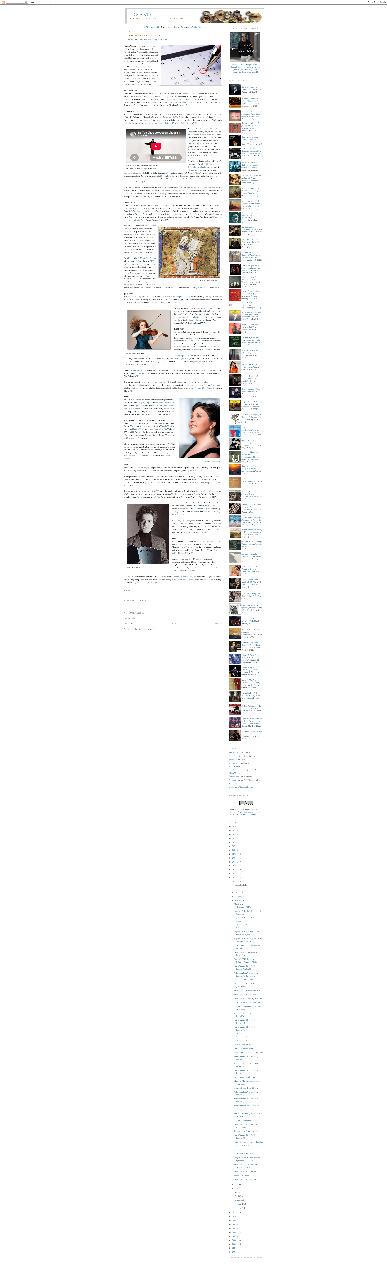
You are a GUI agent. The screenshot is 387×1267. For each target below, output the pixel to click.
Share (127, 590)
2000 (234, 1252)
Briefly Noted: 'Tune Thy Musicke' (248, 998)
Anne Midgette (235, 766)
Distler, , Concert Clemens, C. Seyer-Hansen (251, 126)
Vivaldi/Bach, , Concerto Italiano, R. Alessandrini (251, 669)
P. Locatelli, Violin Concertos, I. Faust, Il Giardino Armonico (250, 242)
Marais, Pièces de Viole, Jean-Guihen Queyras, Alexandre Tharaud (251, 293)
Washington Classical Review (241, 787)
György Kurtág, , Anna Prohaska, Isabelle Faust (251, 442)
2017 (234, 862)
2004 (234, 1240)
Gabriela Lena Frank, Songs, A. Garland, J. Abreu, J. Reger (250, 468)
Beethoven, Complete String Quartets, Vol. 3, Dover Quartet (250, 340)
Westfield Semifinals (242, 1045)
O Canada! (238, 1109)
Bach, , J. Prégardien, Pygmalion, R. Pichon (250, 682)
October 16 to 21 (172, 123)
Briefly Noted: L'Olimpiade (245, 1171)
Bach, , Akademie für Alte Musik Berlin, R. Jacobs (251, 582)
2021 (234, 846)
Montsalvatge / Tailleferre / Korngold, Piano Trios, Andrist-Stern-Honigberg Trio (252, 269)
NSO (186, 340)
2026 (234, 826)
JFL (175, 26)
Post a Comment (130, 618)
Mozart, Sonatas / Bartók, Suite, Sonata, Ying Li (251, 365)
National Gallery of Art (195, 320)
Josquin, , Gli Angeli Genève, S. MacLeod (251, 177)
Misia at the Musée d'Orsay (245, 980)
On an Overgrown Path (238, 780)
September (239, 897)
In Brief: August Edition (244, 1154)
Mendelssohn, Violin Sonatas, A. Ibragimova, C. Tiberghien (251, 695)
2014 (234, 874)
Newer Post (128, 623)
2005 (128, 123)
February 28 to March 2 (204, 387)
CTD (157, 26)
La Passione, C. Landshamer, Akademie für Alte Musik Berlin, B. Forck (251, 431)
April (237, 1196)
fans (133, 455)
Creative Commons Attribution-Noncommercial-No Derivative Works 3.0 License (245, 812)
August (238, 900)
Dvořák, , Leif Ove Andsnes (249, 327)
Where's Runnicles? (237, 759)
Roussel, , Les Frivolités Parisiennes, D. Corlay (251, 722)
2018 (234, 858)
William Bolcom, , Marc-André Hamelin (250, 569)
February (238, 1204)
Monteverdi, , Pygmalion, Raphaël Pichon (251, 216)
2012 (234, 881)
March (237, 1200)
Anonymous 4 (129, 284)
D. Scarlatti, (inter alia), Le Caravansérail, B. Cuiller (251, 632)
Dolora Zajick (139, 429)
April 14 (210, 482)
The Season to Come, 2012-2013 (142, 35)
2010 (216, 137)
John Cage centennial (183, 576)
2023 (234, 838)
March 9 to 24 (160, 429)
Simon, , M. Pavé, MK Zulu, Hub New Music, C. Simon (251, 521)
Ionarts (141, 14)
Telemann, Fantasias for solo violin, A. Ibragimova (251, 352)
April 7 (184, 105)
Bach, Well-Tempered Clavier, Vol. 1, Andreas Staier (250, 305)
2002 (234, 1248)
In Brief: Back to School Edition (247, 1002)
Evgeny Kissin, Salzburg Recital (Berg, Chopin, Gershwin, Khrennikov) (251, 404)
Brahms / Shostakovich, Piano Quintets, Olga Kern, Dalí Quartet (251, 708)
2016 (234, 866)
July (237, 1184)
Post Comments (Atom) (144, 629)
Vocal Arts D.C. (197, 187)
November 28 (202, 287)
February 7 (198, 349)
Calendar (141, 601)
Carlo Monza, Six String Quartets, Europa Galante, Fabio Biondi (251, 607)
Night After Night (236, 756)
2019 (234, 854)
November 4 (136, 252)
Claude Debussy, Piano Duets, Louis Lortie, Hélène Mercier (250, 391)
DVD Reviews (196, 26)
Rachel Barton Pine (208, 308)
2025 (234, 830)
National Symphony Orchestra (163, 205)
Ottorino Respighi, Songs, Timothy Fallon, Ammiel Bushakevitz (252, 543)
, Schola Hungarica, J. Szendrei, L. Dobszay (250, 101)
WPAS (170, 443)
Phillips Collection (193, 317)
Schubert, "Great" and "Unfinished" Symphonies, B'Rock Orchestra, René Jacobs (250, 455)
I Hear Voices (234, 773)
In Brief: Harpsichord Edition (246, 1088)
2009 (234, 1220)
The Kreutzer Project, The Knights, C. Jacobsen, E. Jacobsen (251, 417)
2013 (234, 877)
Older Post (218, 623)
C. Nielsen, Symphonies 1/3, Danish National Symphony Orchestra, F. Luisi (251, 315)
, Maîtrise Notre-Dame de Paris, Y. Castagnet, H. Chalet (251, 658)
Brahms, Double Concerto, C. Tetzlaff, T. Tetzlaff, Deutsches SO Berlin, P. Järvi (251, 152)
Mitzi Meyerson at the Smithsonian (248, 1142)
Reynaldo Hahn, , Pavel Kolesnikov (251, 556)
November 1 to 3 (139, 208)
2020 (234, 850)
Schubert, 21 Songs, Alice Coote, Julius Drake (251, 595)
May (237, 1192)
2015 (234, 870)
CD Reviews (149, 26)
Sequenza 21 (234, 783)
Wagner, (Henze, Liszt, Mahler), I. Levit (249, 378)
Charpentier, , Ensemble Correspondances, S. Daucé (250, 140)
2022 (234, 842)
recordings (143, 373)
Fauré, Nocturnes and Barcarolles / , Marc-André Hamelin (251, 203)
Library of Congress (144, 402)
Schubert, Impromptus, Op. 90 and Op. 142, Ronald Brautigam (250, 190)
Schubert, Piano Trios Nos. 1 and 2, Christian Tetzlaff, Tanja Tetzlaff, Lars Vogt (250, 280)
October (238, 893)
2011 (126, 193)
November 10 (133, 437)
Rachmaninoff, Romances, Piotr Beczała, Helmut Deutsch (251, 229)
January (238, 1208)
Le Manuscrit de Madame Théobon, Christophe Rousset (251, 733)
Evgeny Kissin (184, 520)
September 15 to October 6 (184, 99)
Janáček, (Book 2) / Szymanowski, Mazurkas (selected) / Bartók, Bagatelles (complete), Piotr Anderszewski (245, 68)
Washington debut (193, 502)
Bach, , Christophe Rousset (252, 88)
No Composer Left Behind (244, 1077)
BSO (194, 340)
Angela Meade (167, 426)
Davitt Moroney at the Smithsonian (248, 1052)
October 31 (182, 190)
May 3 (175, 570)
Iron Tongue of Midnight (239, 770)
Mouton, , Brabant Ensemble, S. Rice (250, 494)
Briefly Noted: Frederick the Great (248, 990)
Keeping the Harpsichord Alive (246, 1105)
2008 (190, 140)
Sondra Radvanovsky (160, 96)
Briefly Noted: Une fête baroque (247, 1179)
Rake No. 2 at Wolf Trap (244, 1146)
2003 (234, 1244)
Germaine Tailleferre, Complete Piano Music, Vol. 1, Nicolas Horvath (251, 645)
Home (173, 623)
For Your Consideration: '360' (246, 1120)
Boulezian (233, 763)
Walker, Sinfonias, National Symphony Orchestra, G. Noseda (249, 165)
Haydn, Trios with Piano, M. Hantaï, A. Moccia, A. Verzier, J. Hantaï (251, 532)
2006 (188, 211)
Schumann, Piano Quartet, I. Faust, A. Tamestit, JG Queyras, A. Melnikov (252, 113)
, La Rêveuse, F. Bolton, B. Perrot (251, 256)
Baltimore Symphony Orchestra (180, 296)
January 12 (154, 302)
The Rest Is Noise (236, 752)
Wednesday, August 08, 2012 (155, 39)
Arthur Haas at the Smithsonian (246, 1150)
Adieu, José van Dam (242, 1175)
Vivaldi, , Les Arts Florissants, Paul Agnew (251, 507)
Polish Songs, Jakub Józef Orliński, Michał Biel (251, 620)
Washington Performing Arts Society (202, 165)
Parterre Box (234, 776)
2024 (234, 834)
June (237, 1188)
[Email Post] (124, 595)
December (239, 885)
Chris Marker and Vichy (243, 1048)
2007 (234, 1228)
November (239, 889)
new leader (136, 220)
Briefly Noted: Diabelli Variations (248, 1041)
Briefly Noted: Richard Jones (246, 994)
